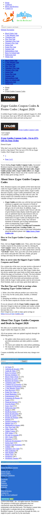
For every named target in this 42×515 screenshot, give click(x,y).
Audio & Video (10, 371)
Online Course (10, 431)
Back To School (10, 373)
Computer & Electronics (13, 386)
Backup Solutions (11, 375)
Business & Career (11, 379)
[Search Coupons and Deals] (2, 25)
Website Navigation (7, 30)
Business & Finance (12, 381)
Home (7, 87)
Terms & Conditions (8, 475)
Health (7, 410)
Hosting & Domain (11, 417)
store (6, 89)
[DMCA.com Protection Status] (7, 499)
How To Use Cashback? (9, 495)
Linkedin (4, 487)
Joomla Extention (11, 421)
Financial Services (11, 402)
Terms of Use (5, 471)
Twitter (3, 481)
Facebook (4, 479)
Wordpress (8, 456)
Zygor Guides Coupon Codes (15, 91)
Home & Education (11, 414)
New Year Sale (10, 427)
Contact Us (5, 493)
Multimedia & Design (12, 425)
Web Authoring (10, 451)
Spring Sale (9, 443)
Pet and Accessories (12, 435)
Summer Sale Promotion (13, 445)
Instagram (4, 485)
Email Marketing (11, 394)
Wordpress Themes (11, 458)
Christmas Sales (10, 382)
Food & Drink (10, 404)
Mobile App (9, 423)
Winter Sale (9, 454)
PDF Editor (9, 433)
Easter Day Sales (11, 392)
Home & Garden (11, 416)
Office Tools (9, 429)
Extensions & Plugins (12, 398)
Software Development (13, 441)
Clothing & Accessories (13, 384)
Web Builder (9, 452)
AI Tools (8, 367)
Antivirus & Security (12, 369)
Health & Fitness (11, 412)
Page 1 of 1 (9, 159)
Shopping (8, 439)
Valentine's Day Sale (12, 449)
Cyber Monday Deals (12, 388)
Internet (7, 419)
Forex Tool (9, 406)
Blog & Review (6, 491)
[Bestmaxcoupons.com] (17, 21)
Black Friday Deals (11, 377)
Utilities (7, 447)
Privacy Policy (6, 473)
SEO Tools (9, 437)
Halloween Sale (10, 408)
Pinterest (4, 483)
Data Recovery (10, 390)
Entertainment (10, 396)
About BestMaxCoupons (9, 468)
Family (7, 400)
